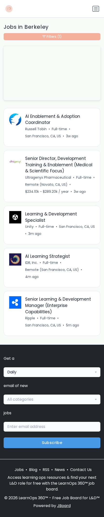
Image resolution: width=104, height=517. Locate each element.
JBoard (64, 505)
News (60, 469)
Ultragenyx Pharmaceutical (48, 177)
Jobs (19, 469)
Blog (33, 469)
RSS (46, 469)
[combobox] (52, 372)
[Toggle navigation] (95, 8)
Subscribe (52, 442)
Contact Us (81, 469)
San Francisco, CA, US (43, 136)
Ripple (30, 318)
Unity (29, 226)
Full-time (59, 129)
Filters (54, 36)
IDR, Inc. (31, 262)
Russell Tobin (36, 129)
